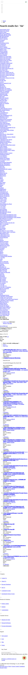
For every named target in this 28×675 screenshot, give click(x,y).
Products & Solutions (5, 599)
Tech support (4, 635)
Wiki (2, 642)
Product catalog (5, 603)
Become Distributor (6, 584)
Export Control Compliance (18, 666)
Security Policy (3, 667)
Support (2, 631)
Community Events (6, 590)
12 (6, 564)
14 (6, 424)
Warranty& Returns (6, 623)
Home (4, 21)
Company (2, 574)
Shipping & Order (5, 619)
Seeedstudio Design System (8, 593)
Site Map (2, 666)
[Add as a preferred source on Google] (9, 659)
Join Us (3, 587)
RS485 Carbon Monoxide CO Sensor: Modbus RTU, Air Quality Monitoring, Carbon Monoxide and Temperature (15, 351)
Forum (3, 645)
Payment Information (6, 626)
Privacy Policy (8, 666)
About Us (3, 581)
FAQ (2, 639)
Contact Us (4, 578)
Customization (4, 610)
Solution (3, 606)
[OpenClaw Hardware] (24, 658)
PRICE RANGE (4, 331)
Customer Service (4, 615)
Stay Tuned (4, 649)
